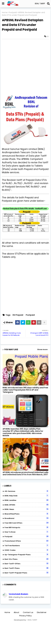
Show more (42, 349)
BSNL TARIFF (32, 620)
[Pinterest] (33, 322)
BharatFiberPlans (26, 514)
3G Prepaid (17, 315)
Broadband (26, 518)
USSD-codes (26, 550)
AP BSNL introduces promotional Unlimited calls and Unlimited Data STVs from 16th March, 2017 (25, 473)
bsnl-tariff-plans (26, 568)
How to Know (26, 532)
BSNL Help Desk (26, 495)
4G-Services (26, 491)
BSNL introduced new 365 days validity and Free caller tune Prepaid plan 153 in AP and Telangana (25, 390)
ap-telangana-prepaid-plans (26, 554)
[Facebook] (17, 322)
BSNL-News (26, 509)
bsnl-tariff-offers (26, 563)
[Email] (39, 322)
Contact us (28, 612)
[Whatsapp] (28, 322)
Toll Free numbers (26, 545)
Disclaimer (41, 612)
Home (4, 12)
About (16, 612)
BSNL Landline (26, 500)
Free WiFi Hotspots (26, 527)
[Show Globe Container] (3, 3)
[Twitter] (23, 322)
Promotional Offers (26, 541)
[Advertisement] (25, 66)
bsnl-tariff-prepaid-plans (26, 573)
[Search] (48, 3)
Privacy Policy (25, 615)
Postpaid (13, 12)
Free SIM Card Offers (26, 523)
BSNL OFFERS (26, 505)
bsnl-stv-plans (26, 559)
